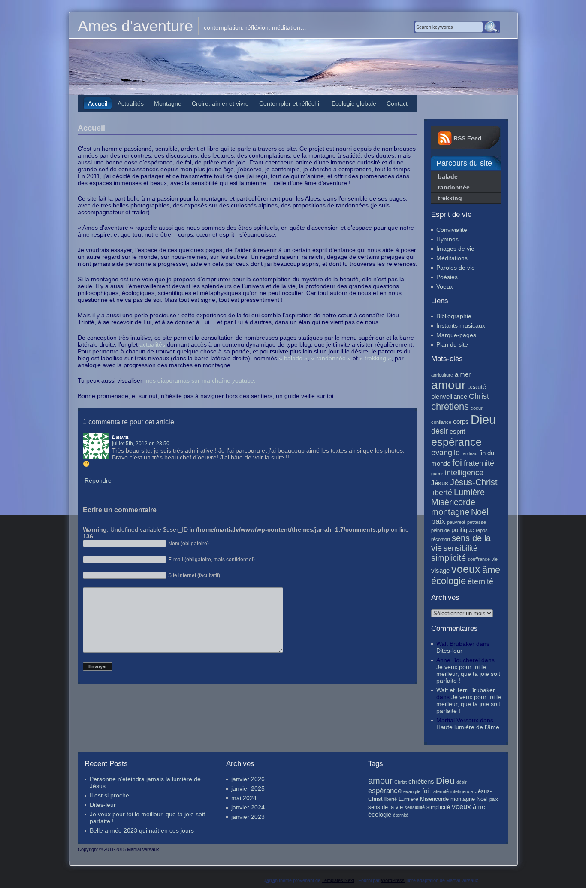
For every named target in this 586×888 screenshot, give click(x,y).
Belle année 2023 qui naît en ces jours (142, 830)
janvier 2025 (248, 788)
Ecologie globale (354, 103)
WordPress (393, 880)
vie (495, 559)
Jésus (439, 483)
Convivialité (451, 229)
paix (438, 521)
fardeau (469, 453)
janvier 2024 (248, 807)
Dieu (483, 419)
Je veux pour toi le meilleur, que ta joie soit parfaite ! (468, 673)
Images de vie (455, 248)
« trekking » (375, 358)
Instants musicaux (460, 325)
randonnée (454, 187)
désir (439, 431)
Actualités (131, 103)
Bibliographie (453, 316)
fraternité (479, 463)
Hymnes (447, 239)
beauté (476, 386)
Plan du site (452, 344)
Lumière (469, 492)
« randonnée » (331, 358)
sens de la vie (385, 807)
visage (440, 570)
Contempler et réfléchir (290, 103)
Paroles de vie (455, 267)
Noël (479, 512)
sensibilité (460, 548)
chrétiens (450, 406)
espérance (456, 442)
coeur (477, 408)
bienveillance (449, 396)
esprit (457, 431)
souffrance (479, 559)
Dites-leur (449, 650)
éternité (480, 581)
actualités (152, 344)
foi (457, 462)
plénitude (440, 530)
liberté (441, 492)
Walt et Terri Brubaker (465, 690)
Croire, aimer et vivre (220, 103)
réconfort (440, 539)
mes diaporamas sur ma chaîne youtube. (200, 380)
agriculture (442, 374)
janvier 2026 (248, 778)
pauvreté (456, 522)
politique (462, 529)
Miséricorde (453, 502)
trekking (450, 198)
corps (461, 421)
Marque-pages (456, 334)
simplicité (448, 558)
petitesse (476, 522)
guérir (437, 473)
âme (491, 569)
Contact (397, 103)
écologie (448, 580)
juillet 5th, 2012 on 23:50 (140, 443)
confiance (441, 422)
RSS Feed (467, 138)
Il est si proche (109, 795)
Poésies (447, 277)
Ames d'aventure (135, 26)
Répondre (98, 480)
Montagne (167, 103)
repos (482, 530)
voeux (465, 569)
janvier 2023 (248, 816)
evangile (445, 452)
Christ (479, 396)
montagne (450, 512)
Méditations (452, 258)
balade (448, 176)
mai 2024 (244, 797)
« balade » (293, 358)
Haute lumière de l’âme (467, 727)
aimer (463, 374)
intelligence (464, 472)
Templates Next (338, 880)
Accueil (97, 103)
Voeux (444, 286)
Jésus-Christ (474, 482)
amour (448, 385)
